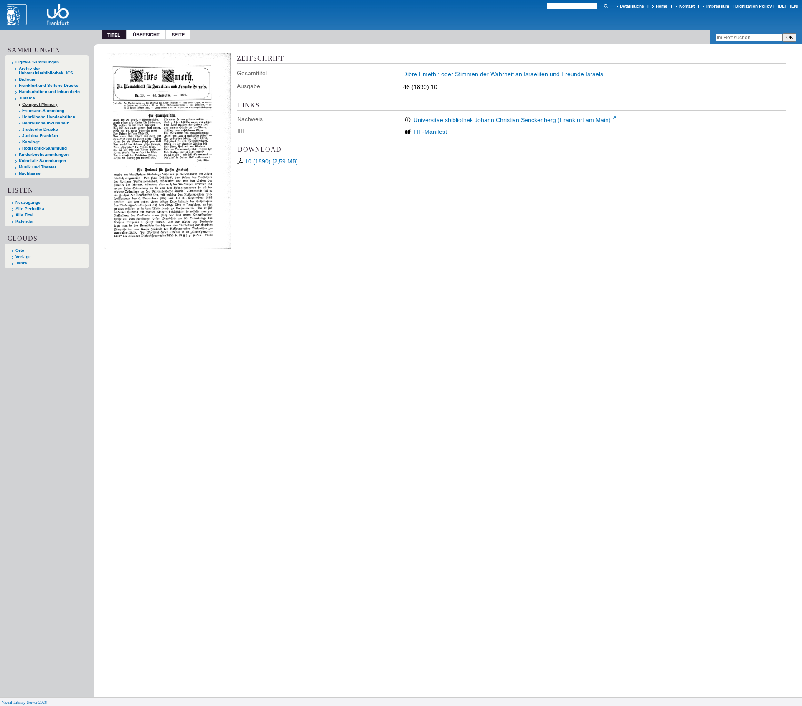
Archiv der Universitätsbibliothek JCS (46, 70)
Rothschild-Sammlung (44, 148)
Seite (178, 34)
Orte (19, 250)
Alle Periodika (29, 208)
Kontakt (687, 6)
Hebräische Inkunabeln (45, 123)
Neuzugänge (28, 202)
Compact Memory (40, 104)
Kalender (24, 221)
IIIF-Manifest (430, 131)
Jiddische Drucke (40, 129)
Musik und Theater (37, 167)
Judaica (27, 98)
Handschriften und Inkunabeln (49, 91)
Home (661, 6)
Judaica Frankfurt (40, 135)
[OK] (606, 6)
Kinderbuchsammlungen (44, 154)
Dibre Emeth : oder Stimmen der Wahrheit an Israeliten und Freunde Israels (503, 74)
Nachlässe (30, 173)
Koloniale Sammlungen (42, 160)
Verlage (23, 256)
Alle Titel (24, 215)
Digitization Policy (753, 6)
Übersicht (146, 34)
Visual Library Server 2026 (24, 702)
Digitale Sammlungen (37, 62)
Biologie (27, 79)
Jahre (21, 263)
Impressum (717, 6)
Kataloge (31, 142)
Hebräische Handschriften (48, 116)
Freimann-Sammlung (43, 110)
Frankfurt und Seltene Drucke (49, 85)
